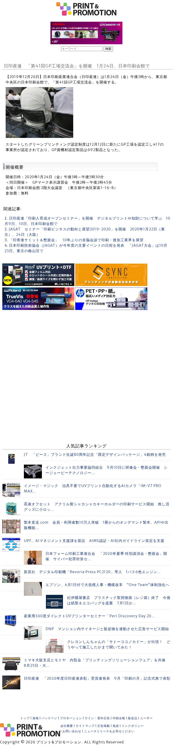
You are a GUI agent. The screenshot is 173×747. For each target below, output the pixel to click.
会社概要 (66, 726)
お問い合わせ (71, 731)
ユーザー (146, 718)
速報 (35, 718)
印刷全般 (119, 718)
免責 (116, 726)
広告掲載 (103, 726)
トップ (25, 718)
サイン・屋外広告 (97, 718)
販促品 (132, 718)
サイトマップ (85, 726)
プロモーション (71, 718)
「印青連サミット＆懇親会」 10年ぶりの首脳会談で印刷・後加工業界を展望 (76, 240)
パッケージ (49, 718)
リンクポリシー (133, 726)
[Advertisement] (86, 343)
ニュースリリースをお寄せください (109, 731)
